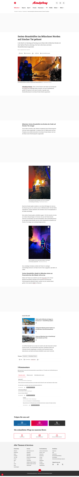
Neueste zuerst (22, 375)
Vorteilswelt (29, 460)
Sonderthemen (42, 465)
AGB (53, 452)
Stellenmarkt (29, 465)
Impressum (54, 450)
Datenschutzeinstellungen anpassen (58, 458)
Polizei (25, 88)
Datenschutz (54, 454)
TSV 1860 (15, 457)
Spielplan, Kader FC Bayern (31, 462)
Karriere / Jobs (42, 452)
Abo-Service (42, 455)
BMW (34, 283)
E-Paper (41, 457)
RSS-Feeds (28, 455)
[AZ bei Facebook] (53, 464)
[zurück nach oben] (40, 471)
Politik (50, 7)
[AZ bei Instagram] (57, 464)
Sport (28, 7)
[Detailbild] (59, 58)
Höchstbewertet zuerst (39, 375)
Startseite (16, 11)
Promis (34, 7)
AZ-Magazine (42, 463)
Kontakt (41, 458)
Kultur (55, 7)
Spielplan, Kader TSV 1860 (31, 463)
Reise (15, 465)
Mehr (61, 7)
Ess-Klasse (28, 458)
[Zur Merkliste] (60, 3)
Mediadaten (42, 460)
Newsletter (28, 452)
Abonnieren (41, 454)
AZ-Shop (41, 462)
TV (47, 7)
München (16, 7)
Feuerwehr (44, 278)
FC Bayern (15, 455)
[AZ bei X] (62, 464)
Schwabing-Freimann (27, 86)
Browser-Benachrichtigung (31, 457)
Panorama (40, 7)
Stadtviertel (25, 11)
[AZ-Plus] (15, 3)
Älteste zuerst (30, 375)
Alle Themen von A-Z (30, 450)
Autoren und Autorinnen (44, 450)
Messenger (29, 454)
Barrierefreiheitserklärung (56, 455)
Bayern (24, 7)
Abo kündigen (54, 457)
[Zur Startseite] (40, 4)
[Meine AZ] (63, 3)
